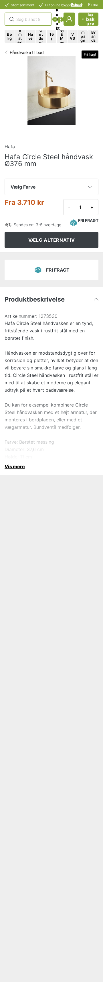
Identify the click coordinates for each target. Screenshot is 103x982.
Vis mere (15, 466)
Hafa (10, 146)
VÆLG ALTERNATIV (51, 240)
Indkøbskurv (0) (90, 19)
